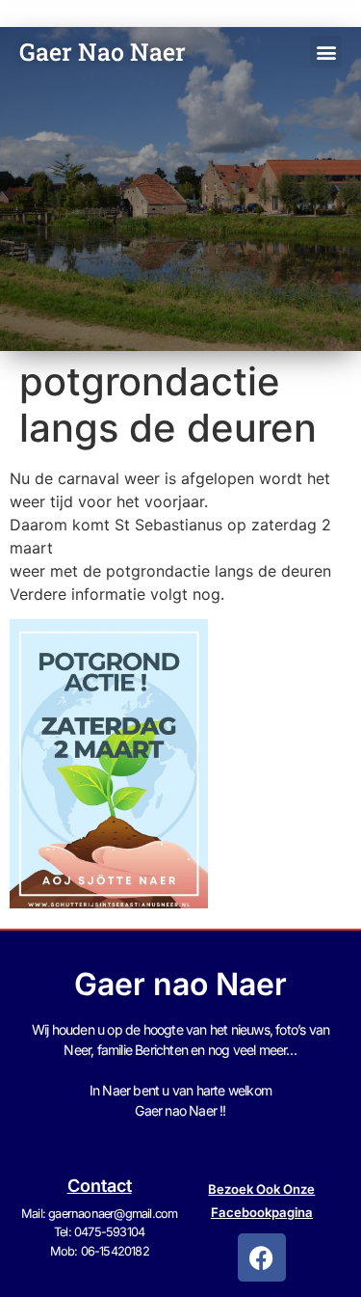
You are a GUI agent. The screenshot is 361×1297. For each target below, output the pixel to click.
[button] (326, 52)
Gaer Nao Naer (105, 52)
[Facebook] (262, 1257)
